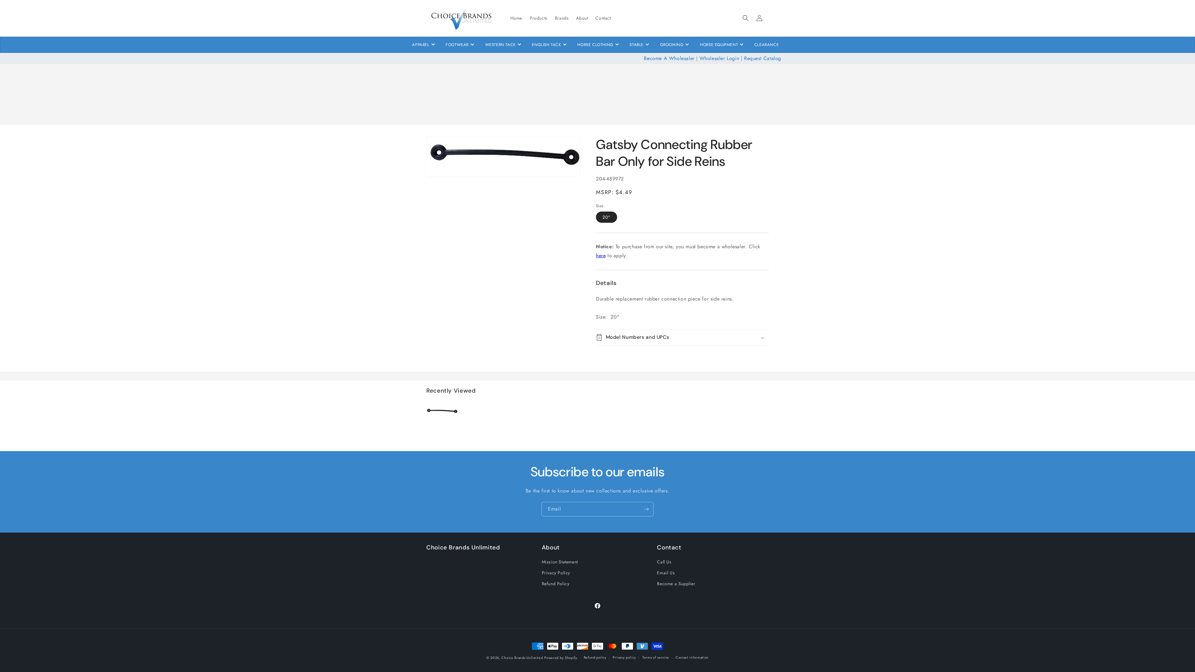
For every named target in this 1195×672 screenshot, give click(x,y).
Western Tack (500, 45)
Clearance (766, 45)
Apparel (420, 45)
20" (606, 217)
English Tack (546, 45)
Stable (637, 45)
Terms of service (655, 657)
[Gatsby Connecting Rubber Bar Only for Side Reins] (441, 425)
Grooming (672, 45)
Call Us (664, 562)
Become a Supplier (676, 584)
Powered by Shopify (560, 657)
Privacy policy (624, 657)
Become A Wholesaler (669, 58)
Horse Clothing (595, 45)
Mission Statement (560, 562)
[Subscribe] (646, 509)
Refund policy (595, 657)
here (601, 255)
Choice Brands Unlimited (522, 657)
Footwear (457, 45)
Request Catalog (762, 58)
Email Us (666, 573)
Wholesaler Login (719, 58)
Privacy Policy (556, 573)
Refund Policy (555, 584)
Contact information (692, 657)
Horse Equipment (719, 45)
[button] (745, 18)
